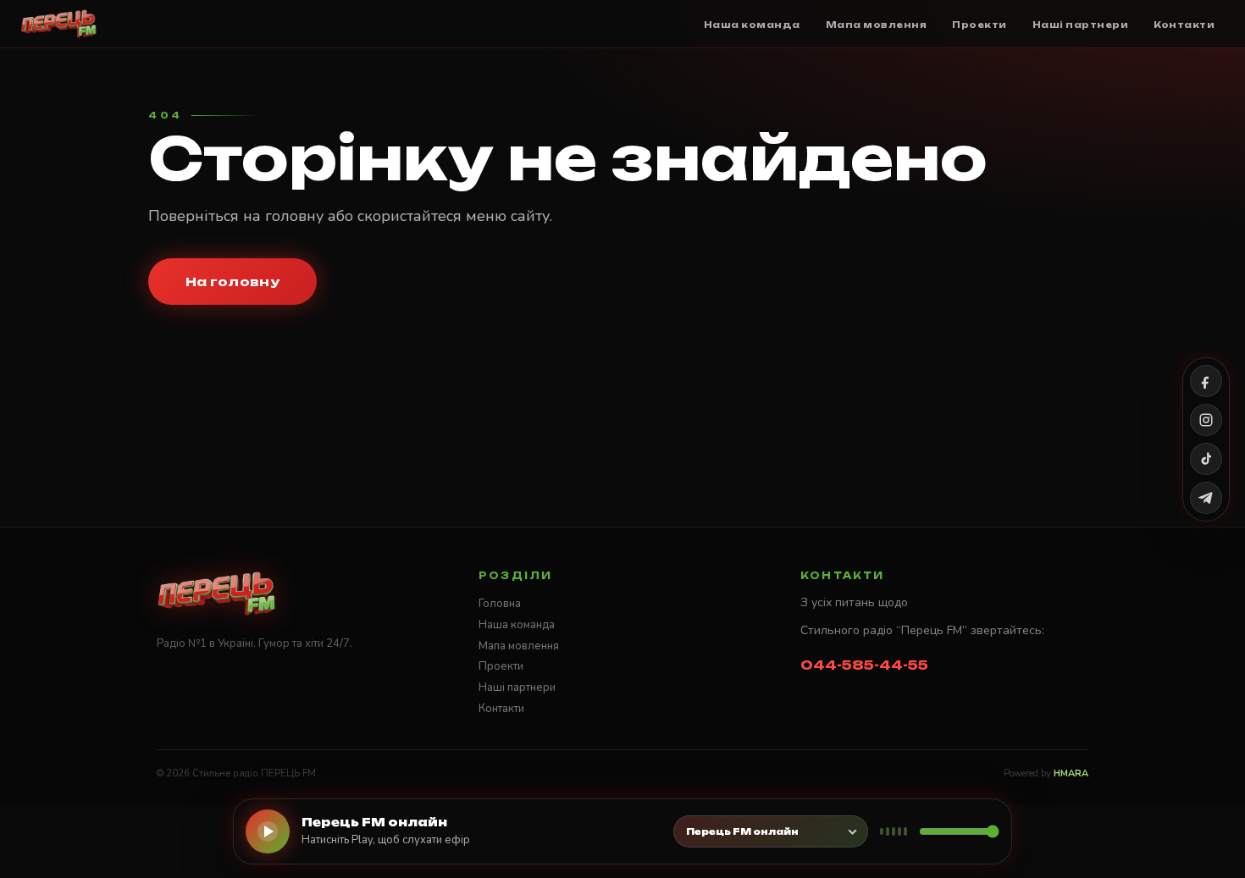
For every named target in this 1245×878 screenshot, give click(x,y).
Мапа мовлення (519, 646)
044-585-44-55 (864, 665)
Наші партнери (517, 687)
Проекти (501, 666)
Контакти (501, 708)
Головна (500, 603)
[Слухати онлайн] (268, 831)
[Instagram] (1206, 420)
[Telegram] (1206, 498)
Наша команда (517, 624)
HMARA (1071, 773)
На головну (232, 281)
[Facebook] (1206, 381)
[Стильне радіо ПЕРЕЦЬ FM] (58, 23)
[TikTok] (1206, 459)
